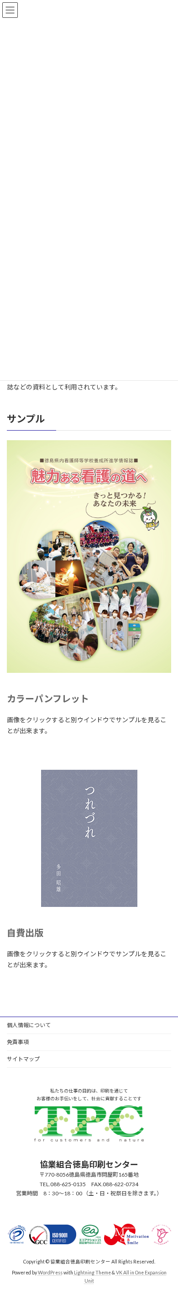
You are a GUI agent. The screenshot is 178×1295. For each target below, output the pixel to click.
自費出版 (25, 932)
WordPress (50, 1272)
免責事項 (18, 1042)
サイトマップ (23, 1058)
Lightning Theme (92, 1272)
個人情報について (29, 1025)
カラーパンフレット (48, 698)
